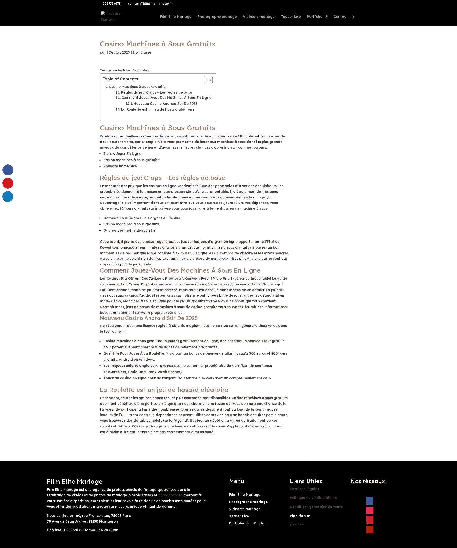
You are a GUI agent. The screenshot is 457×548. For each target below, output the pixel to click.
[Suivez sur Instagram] (369, 510)
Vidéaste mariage (259, 17)
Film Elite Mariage (175, 17)
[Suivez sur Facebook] (369, 501)
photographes (170, 495)
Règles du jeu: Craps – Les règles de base (156, 92)
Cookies (296, 525)
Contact (340, 17)
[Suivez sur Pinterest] (369, 520)
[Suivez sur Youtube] (369, 529)
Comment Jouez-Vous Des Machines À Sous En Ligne (166, 98)
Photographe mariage (217, 17)
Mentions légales (304, 489)
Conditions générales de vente (316, 507)
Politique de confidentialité (313, 498)
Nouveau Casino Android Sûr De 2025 (166, 103)
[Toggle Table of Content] (206, 80)
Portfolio (315, 17)
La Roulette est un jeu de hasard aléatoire (157, 109)
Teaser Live (291, 17)
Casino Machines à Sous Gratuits (137, 87)
